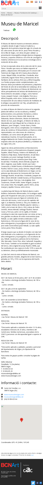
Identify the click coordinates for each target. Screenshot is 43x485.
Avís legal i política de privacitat (8, 476)
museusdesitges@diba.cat (13, 397)
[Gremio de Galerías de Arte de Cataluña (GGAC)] (27, 469)
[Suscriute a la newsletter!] (14, 1)
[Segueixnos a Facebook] (2, 1)
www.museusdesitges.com (14, 394)
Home (3, 13)
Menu (40, 8)
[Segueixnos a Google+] (10, 1)
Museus (9, 13)
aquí (32, 455)
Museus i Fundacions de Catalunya (25, 13)
